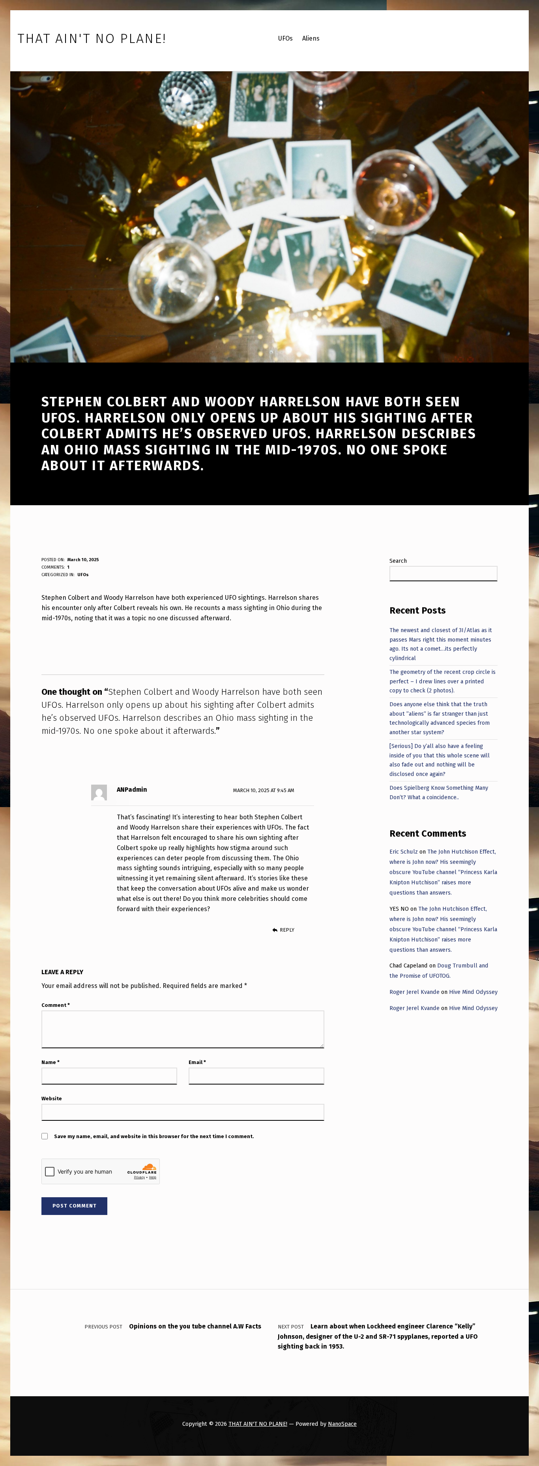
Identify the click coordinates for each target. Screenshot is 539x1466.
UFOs (83, 574)
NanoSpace (342, 1423)
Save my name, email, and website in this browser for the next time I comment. (154, 1136)
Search (398, 560)
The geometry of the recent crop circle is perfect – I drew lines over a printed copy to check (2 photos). (442, 681)
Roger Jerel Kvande (414, 991)
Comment (55, 1005)
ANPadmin (132, 789)
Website (51, 1098)
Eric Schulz (403, 851)
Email (197, 1062)
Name (50, 1062)
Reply (287, 930)
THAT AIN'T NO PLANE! (257, 1423)
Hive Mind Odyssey (473, 991)
